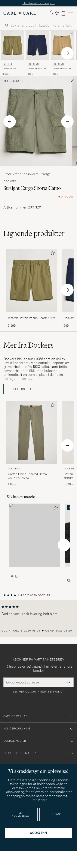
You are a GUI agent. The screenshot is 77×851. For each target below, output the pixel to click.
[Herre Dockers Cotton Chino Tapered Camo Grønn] (31, 432)
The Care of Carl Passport (38, 3)
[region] (38, 618)
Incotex (7, 64)
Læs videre (39, 800)
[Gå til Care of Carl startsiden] (19, 13)
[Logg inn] (51, 13)
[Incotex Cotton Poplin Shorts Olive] (31, 314)
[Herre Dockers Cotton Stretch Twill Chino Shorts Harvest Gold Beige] (62, 45)
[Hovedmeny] (70, 13)
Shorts (18, 80)
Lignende (34, 233)
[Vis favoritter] (57, 13)
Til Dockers (16, 389)
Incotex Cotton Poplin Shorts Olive (31, 318)
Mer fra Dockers (28, 345)
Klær (6, 80)
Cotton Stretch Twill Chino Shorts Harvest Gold (62, 68)
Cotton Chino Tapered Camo (27, 474)
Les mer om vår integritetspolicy (38, 691)
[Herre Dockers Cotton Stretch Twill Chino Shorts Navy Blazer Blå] (37, 45)
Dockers (33, 64)
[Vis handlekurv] (63, 13)
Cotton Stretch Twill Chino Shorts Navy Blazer (37, 68)
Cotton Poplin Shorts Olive (9, 68)
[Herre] (34, 535)
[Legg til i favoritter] (51, 254)
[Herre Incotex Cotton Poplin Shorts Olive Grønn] (12, 45)
